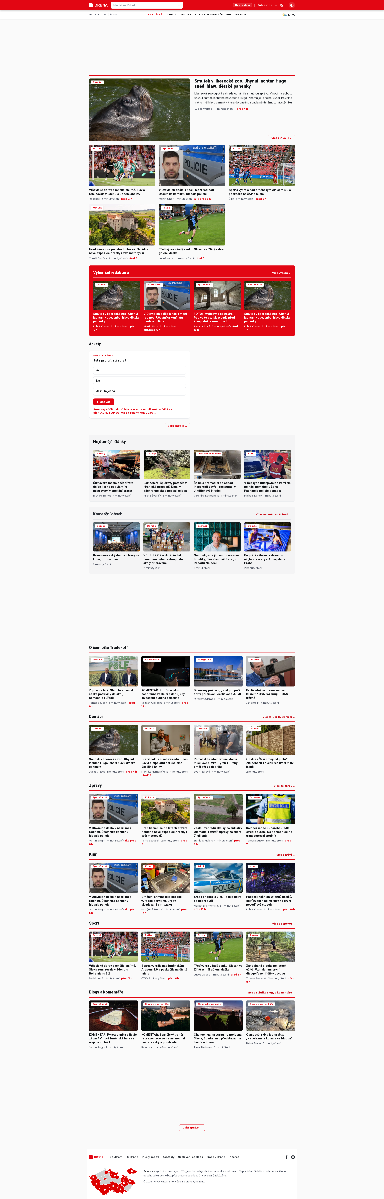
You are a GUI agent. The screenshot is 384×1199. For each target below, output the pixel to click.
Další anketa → (177, 425)
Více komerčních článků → (273, 514)
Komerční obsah (107, 514)
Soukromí (116, 1157)
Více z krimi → (285, 855)
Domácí (171, 14)
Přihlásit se (264, 5)
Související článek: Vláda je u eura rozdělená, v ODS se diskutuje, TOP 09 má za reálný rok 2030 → (132, 411)
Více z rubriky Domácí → (279, 717)
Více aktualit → (281, 137)
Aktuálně (155, 14)
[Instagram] (281, 5)
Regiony (185, 14)
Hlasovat (103, 402)
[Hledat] (179, 5)
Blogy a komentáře (209, 14)
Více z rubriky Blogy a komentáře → (271, 992)
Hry (228, 14)
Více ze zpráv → (284, 786)
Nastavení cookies (190, 1157)
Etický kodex (150, 1157)
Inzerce (240, 14)
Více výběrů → (281, 273)
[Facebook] (276, 5)
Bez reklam (242, 5)
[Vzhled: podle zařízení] (292, 5)
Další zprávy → (192, 1127)
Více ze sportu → (283, 924)
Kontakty (168, 1157)
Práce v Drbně (215, 1157)
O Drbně (132, 1157)
